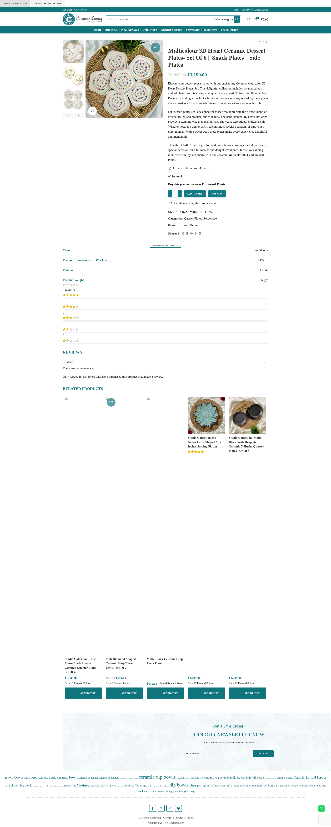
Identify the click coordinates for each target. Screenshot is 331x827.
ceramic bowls (67, 777)
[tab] (165, 245)
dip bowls (178, 785)
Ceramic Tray (69, 785)
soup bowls (150, 791)
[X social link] (182, 233)
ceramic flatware (183, 778)
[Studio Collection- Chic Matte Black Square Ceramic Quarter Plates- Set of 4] (83, 526)
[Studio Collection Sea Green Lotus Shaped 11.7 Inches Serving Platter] (206, 415)
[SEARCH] (237, 19)
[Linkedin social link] (191, 233)
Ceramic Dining (188, 225)
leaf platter (220, 785)
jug (204, 785)
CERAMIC (30, 777)
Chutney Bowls (88, 785)
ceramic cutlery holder (129, 778)
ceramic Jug (211, 777)
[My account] (248, 19)
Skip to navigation (15, 3)
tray (192, 791)
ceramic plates (270, 778)
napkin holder (256, 785)
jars (199, 785)
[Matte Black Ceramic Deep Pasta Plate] (165, 526)
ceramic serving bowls (18, 785)
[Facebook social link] (178, 233)
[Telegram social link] (200, 233)
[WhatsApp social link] (196, 233)
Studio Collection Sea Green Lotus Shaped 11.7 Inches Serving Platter (204, 442)
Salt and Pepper (307, 785)
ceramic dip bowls (157, 777)
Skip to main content (47, 3)
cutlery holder (153, 786)
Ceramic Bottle (47, 777)
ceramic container (88, 777)
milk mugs (233, 785)
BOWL (9, 777)
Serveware (210, 218)
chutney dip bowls (115, 785)
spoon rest (161, 792)
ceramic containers (109, 777)
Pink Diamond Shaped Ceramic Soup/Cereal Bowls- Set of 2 (121, 663)
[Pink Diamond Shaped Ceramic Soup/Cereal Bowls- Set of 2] (124, 526)
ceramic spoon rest (40, 786)
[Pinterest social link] (187, 233)
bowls (18, 777)
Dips (192, 785)
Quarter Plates (193, 218)
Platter (279, 785)
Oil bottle (269, 785)
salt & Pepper (291, 785)
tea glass (184, 791)
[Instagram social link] (169, 808)
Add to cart (194, 193)
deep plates (164, 786)
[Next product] (266, 42)
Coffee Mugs (139, 785)
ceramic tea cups (55, 786)
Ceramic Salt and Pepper (310, 777)
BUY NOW (217, 193)
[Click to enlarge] (92, 111)
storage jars (172, 791)
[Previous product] (259, 42)
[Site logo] (82, 19)
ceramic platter (285, 777)
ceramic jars (196, 777)
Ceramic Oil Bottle (252, 777)
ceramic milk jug (230, 777)
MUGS (244, 785)
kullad (210, 785)
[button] (84, 79)
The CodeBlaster (173, 822)
